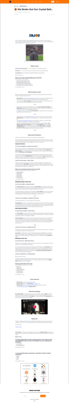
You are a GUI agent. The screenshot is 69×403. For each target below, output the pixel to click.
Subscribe (43, 395)
